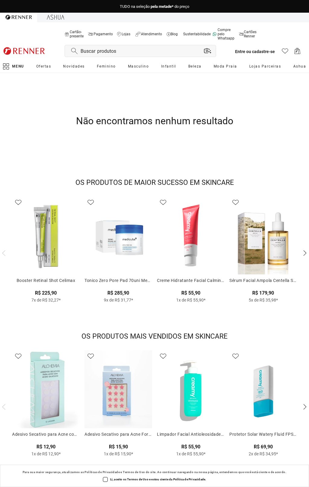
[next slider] (3, 252)
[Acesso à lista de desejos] (285, 52)
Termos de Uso (134, 472)
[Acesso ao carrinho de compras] (297, 52)
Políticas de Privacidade (102, 472)
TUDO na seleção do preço (154, 6)
